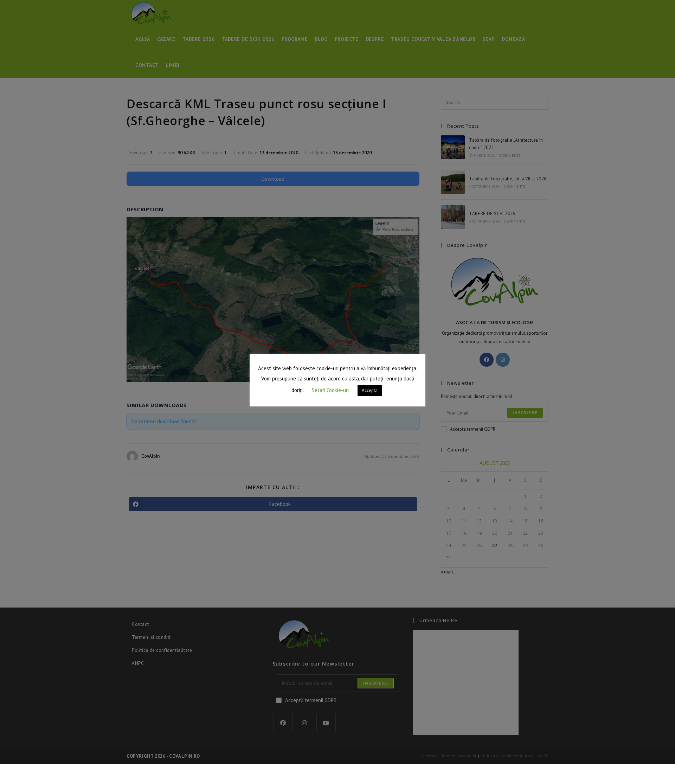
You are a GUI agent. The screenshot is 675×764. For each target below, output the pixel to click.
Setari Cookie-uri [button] (330, 390)
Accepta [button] (370, 390)
